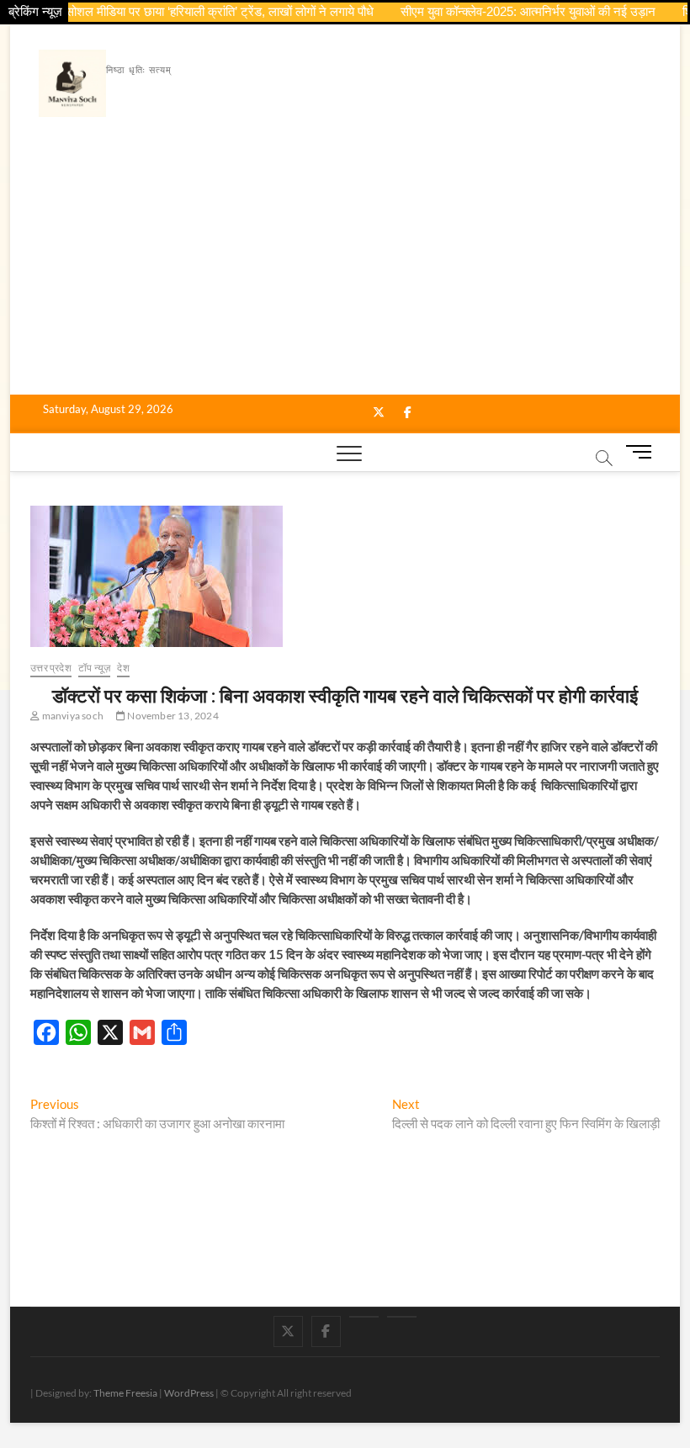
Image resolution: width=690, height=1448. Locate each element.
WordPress (189, 1393)
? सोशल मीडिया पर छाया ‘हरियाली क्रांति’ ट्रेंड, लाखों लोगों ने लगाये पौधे (199, 11)
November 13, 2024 (172, 715)
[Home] (402, 1317)
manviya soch (72, 715)
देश (123, 667)
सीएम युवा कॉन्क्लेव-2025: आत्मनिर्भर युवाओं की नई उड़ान (512, 11)
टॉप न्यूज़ (94, 667)
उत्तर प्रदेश (51, 667)
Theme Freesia (125, 1393)
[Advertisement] (344, 268)
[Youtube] (364, 1317)
